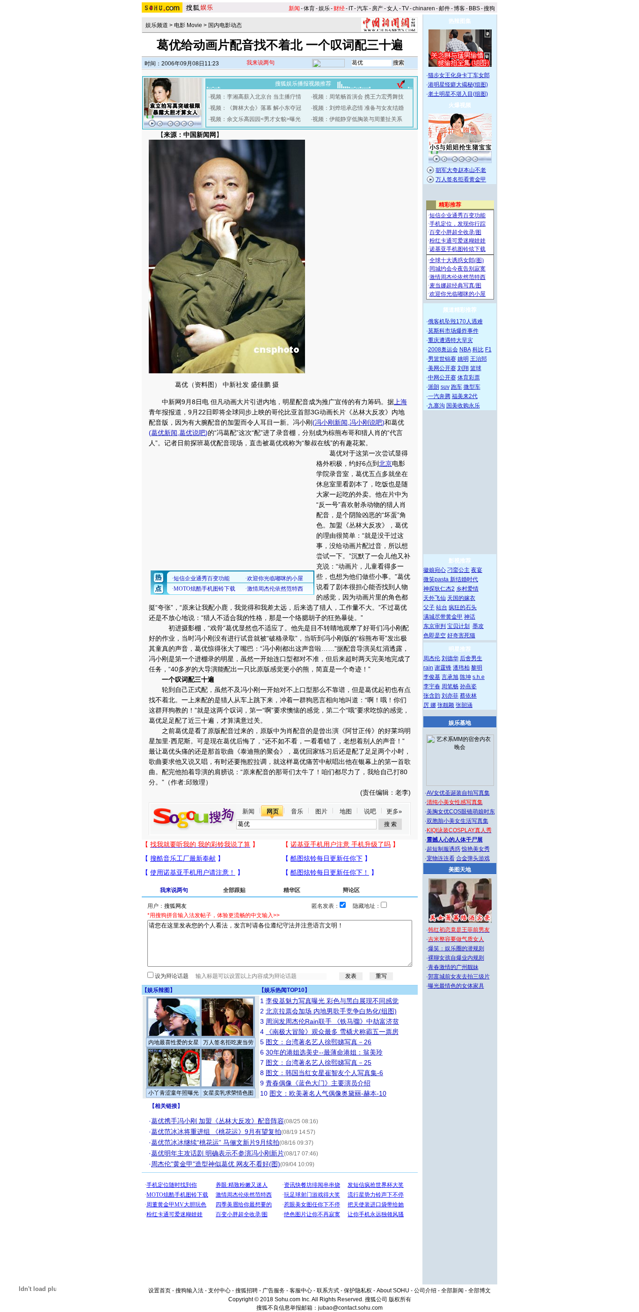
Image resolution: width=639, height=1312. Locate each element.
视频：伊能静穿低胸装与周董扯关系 (357, 119)
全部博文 (479, 1290)
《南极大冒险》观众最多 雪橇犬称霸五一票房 (332, 1031)
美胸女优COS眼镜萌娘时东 (461, 811)
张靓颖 (445, 705)
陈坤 (465, 677)
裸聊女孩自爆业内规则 (456, 958)
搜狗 (489, 8)
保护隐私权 (358, 1290)
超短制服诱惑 (443, 849)
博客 (459, 8)
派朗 (433, 387)
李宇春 (431, 686)
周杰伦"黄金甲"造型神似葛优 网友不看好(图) (215, 1164)
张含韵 (431, 695)
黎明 (476, 667)
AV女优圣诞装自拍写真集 (458, 793)
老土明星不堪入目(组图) (458, 94)
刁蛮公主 (458, 570)
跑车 (456, 387)
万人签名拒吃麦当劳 (228, 1042)
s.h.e (478, 677)
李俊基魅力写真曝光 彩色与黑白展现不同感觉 (332, 1001)
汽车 (362, 8)
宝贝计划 (458, 626)
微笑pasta (436, 579)
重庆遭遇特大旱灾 (450, 340)
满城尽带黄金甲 (443, 616)
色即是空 (434, 635)
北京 (385, 463)
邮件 (444, 8)
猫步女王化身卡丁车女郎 (459, 75)
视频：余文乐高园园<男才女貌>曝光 (255, 119)
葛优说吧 (192, 432)
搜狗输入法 (189, 1290)
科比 (478, 349)
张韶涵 (464, 705)
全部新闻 (452, 1290)
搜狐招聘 (246, 1290)
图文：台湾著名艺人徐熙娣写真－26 (318, 1042)
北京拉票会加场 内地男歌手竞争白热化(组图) (331, 1011)
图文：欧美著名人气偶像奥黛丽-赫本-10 (327, 1093)
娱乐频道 (156, 25)
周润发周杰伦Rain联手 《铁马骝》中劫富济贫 (332, 1021)
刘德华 (450, 658)
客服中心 (301, 1290)
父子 (429, 607)
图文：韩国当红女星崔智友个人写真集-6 (324, 1073)
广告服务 (273, 1290)
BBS (474, 8)
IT (351, 8)
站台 (441, 607)
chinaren (424, 8)
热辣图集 (460, 21)
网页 (273, 811)
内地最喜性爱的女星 (173, 1042)
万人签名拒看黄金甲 (461, 179)
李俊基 (431, 677)
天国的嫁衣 (461, 598)
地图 (346, 811)
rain (428, 667)
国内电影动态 (225, 25)
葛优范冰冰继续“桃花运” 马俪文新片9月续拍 (215, 1142)
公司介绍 (425, 1290)
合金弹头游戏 (473, 858)
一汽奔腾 (439, 396)
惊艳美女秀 (476, 849)
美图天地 (460, 869)
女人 (392, 8)
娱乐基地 (460, 723)
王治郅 (478, 359)
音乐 (297, 811)
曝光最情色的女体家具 (456, 986)
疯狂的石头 (463, 607)
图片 (321, 811)
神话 (469, 616)
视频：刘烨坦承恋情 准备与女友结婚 (358, 108)
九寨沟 (436, 405)
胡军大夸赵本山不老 (461, 170)
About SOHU (393, 1290)
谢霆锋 (443, 667)
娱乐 (324, 8)
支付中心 (219, 1290)
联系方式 (328, 1290)
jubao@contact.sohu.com (350, 1308)
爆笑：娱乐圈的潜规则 (456, 948)
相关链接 (166, 1106)
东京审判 (434, 626)
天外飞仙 (434, 598)
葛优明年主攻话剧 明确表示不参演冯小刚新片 (217, 1153)
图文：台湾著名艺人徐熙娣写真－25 (318, 1062)
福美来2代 (465, 396)
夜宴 (476, 570)
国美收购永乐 (463, 405)
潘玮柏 (461, 667)
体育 (309, 8)
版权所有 (400, 1299)
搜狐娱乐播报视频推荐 (303, 83)
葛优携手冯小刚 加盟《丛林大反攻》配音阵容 (217, 1121)
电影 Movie (188, 25)
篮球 (475, 368)
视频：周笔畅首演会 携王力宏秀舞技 (358, 96)
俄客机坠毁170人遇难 (455, 321)
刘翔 (463, 368)
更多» (394, 811)
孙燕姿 (468, 686)
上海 (400, 402)
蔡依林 (468, 695)
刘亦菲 (450, 695)
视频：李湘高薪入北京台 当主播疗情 (255, 96)
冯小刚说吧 (365, 422)
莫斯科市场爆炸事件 (453, 331)
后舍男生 (471, 658)
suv (445, 387)
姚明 (463, 359)
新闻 (248, 811)
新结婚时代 (464, 579)
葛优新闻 (164, 432)
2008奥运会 (443, 349)
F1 (488, 349)
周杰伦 (431, 658)
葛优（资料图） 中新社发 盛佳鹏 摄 (227, 384)
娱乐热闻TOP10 (284, 990)
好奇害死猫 (461, 635)
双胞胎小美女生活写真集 (457, 821)
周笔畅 (450, 686)
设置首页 (159, 1290)
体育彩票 (468, 377)
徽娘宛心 (434, 570)
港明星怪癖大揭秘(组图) (458, 84)
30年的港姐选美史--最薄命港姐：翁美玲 (324, 1052)
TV (405, 8)
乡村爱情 (467, 588)
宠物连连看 (441, 858)
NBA (465, 349)
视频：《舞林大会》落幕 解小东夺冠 (255, 108)
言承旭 (450, 677)
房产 (377, 8)
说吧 (370, 811)
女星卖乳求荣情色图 (228, 1093)
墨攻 (478, 626)
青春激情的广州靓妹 (453, 967)
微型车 (472, 387)
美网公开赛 (442, 368)
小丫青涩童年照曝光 (173, 1093)
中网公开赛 (442, 377)
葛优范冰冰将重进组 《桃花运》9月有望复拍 (216, 1131)
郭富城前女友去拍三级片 (459, 976)
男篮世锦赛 (442, 359)
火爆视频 (460, 105)
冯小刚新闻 (331, 422)
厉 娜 (429, 705)
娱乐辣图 (158, 990)
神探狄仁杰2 (439, 588)
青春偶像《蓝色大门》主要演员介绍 (318, 1083)
